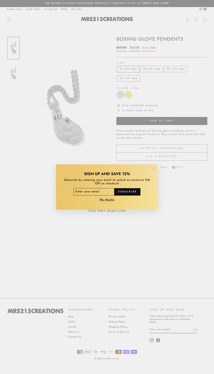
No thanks (107, 199)
